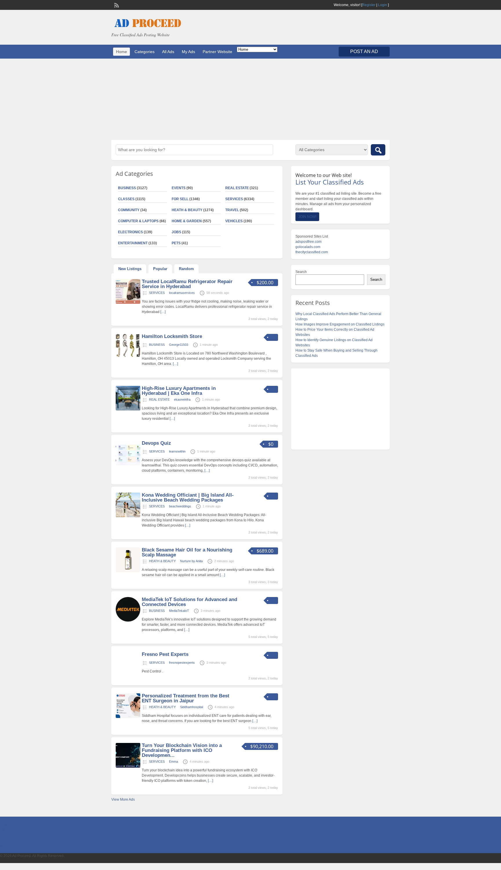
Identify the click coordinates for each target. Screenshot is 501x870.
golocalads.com (307, 247)
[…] (163, 312)
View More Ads (123, 799)
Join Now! (307, 217)
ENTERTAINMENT (133, 243)
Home (121, 51)
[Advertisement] (250, 99)
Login (382, 5)
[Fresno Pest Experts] (128, 675)
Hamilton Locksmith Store (172, 336)
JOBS (176, 232)
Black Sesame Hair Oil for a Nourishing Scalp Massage (187, 552)
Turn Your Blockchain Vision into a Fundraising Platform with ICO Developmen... (182, 750)
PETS (176, 243)
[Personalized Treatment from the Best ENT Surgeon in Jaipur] (128, 717)
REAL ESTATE (237, 188)
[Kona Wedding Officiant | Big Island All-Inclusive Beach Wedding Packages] (128, 516)
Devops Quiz (156, 443)
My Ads (188, 51)
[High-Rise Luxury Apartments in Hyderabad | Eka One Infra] (128, 409)
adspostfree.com (308, 242)
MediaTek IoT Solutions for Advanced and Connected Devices (189, 602)
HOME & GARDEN (187, 221)
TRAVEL (232, 210)
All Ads (168, 51)
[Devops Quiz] (128, 464)
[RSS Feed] (116, 4)
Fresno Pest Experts (165, 654)
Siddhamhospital (191, 707)
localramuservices (182, 292)
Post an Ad (364, 51)
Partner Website (217, 51)
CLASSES (126, 199)
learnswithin (177, 451)
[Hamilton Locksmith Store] (128, 356)
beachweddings (180, 506)
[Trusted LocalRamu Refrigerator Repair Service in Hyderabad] (128, 303)
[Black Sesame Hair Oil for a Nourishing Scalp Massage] (128, 571)
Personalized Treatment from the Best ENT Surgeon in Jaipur (185, 698)
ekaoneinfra (182, 399)
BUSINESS (127, 188)
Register (368, 5)
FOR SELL (180, 199)
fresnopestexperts (182, 662)
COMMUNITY (128, 210)
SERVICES (234, 199)
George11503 (178, 344)
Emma (173, 761)
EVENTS (179, 188)
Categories (145, 51)
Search (301, 272)
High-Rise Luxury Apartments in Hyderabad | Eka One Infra (179, 391)
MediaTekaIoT (179, 610)
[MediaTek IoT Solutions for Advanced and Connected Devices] (128, 620)
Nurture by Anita (191, 561)
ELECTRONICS (130, 232)
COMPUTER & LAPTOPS (138, 221)
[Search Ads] (378, 149)
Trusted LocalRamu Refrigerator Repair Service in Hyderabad (187, 284)
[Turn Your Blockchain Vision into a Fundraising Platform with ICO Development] (128, 766)
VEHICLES (234, 221)
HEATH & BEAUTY (187, 210)
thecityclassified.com (311, 252)
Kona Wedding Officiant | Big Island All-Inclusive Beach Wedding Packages (188, 497)
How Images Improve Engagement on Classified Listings (339, 324)
